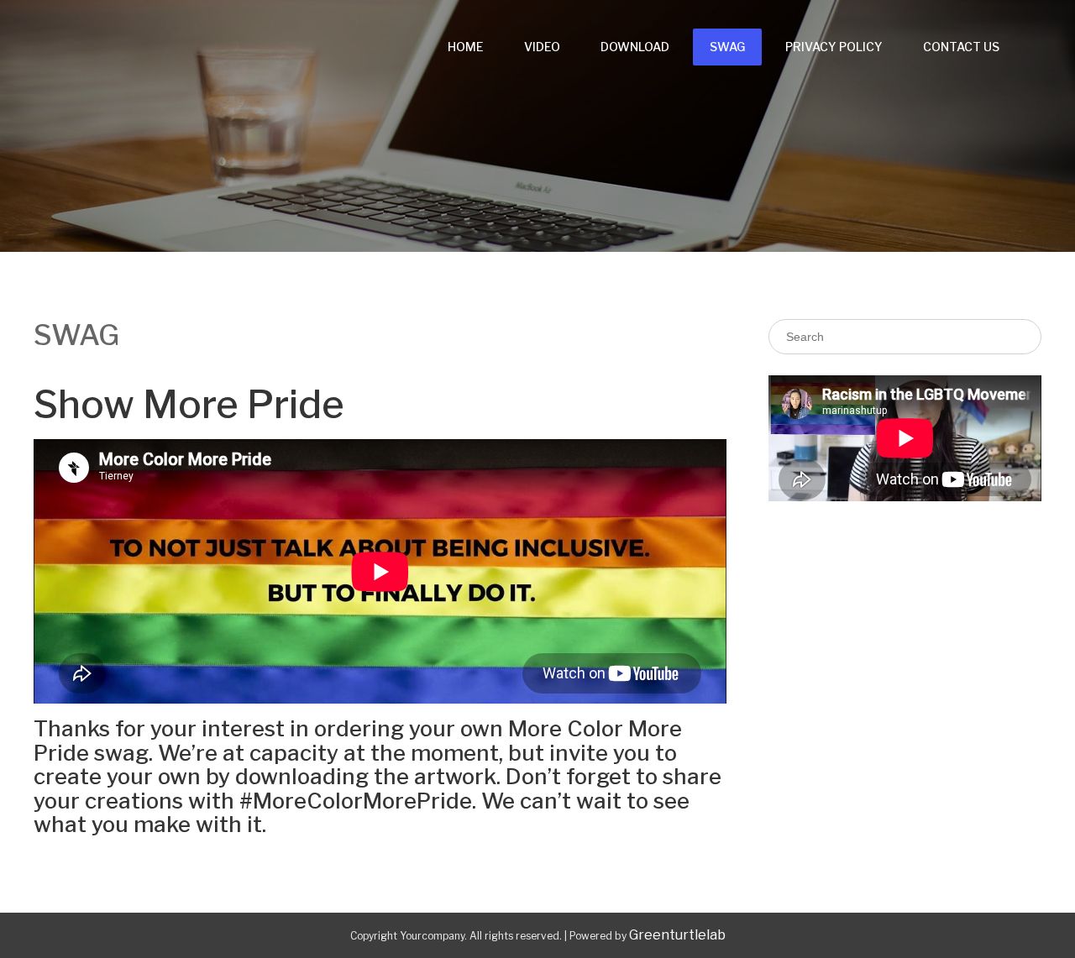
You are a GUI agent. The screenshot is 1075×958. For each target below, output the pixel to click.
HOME (466, 46)
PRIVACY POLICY (834, 46)
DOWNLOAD (634, 46)
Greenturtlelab (677, 935)
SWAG (727, 46)
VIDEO (542, 46)
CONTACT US (961, 46)
